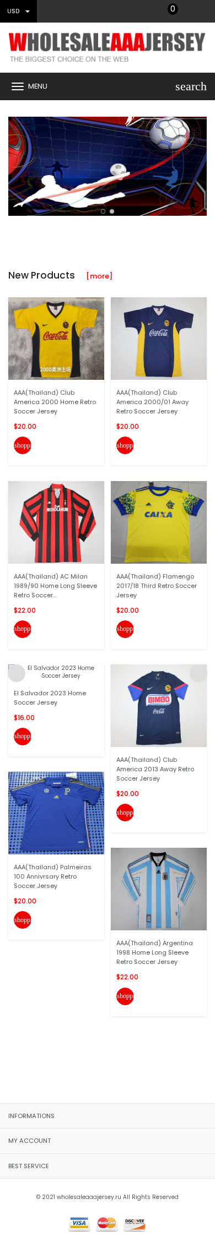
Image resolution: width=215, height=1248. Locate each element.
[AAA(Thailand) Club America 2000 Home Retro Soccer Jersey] (56, 338)
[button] (103, 211)
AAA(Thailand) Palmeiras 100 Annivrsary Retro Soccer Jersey (53, 876)
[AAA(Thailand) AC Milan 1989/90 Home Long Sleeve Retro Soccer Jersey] (56, 521)
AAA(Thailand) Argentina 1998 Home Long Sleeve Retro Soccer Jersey (154, 952)
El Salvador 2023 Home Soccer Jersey (50, 698)
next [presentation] (198, 163)
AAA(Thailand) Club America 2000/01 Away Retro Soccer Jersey (152, 402)
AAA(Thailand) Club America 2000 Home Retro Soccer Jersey (55, 402)
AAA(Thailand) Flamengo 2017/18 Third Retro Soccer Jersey (156, 586)
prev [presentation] (16, 163)
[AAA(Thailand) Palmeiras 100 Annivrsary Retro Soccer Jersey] (56, 813)
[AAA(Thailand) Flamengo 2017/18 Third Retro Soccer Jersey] (159, 521)
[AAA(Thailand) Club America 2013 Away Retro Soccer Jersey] (159, 705)
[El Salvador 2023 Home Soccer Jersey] (56, 672)
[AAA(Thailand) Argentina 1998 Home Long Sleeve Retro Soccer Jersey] (159, 889)
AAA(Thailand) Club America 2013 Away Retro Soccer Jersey (155, 769)
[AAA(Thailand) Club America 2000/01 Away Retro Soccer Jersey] (159, 338)
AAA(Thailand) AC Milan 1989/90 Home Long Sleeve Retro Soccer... (55, 586)
